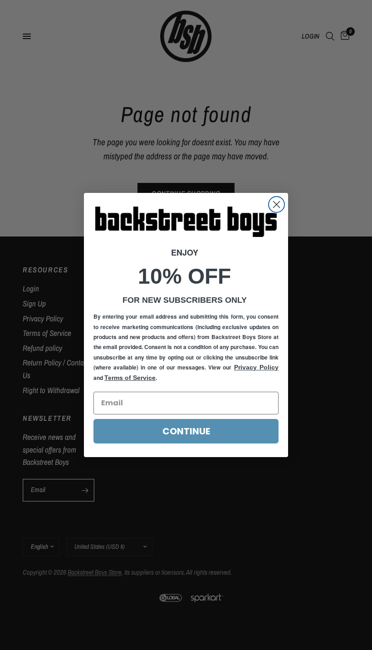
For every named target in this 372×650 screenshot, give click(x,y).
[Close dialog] (276, 204)
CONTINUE (186, 431)
